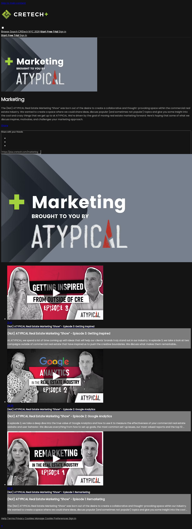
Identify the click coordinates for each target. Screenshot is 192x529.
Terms (11, 518)
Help (4, 518)
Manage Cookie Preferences (52, 518)
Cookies (30, 518)
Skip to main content (13, 3)
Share (4, 125)
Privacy (20, 518)
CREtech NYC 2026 (29, 31)
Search (14, 31)
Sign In (23, 35)
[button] (3, 28)
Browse (5, 31)
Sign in (62, 31)
